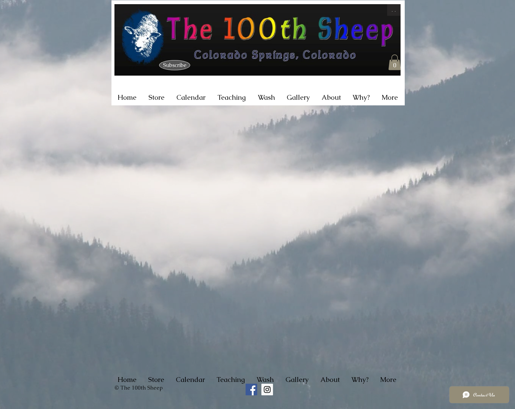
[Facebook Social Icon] (251, 389)
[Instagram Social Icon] (267, 389)
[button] (394, 62)
